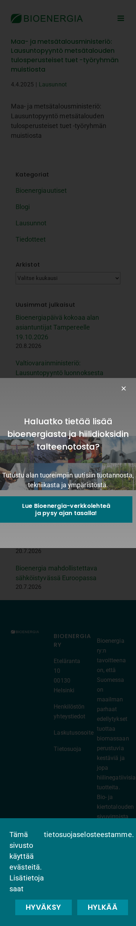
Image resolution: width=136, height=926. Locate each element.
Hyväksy (43, 907)
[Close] (124, 388)
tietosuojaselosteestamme (88, 834)
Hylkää (103, 907)
